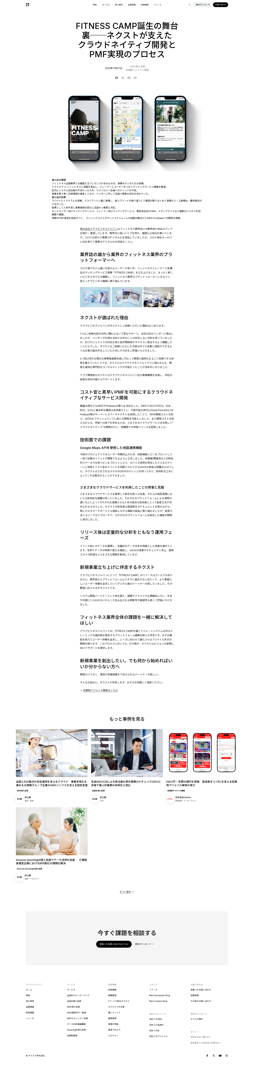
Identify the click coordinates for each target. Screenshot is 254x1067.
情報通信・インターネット (185, 801)
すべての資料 (196, 1019)
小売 (101, 801)
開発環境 (112, 1018)
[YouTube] (220, 1056)
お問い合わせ (220, 5)
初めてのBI (154, 1030)
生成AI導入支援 (98, 791)
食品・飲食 (29, 801)
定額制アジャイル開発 (137, 70)
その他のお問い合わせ (200, 1001)
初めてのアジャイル (158, 1036)
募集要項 (112, 995)
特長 (95, 5)
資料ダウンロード (203, 5)
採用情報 (144, 5)
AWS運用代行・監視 (76, 1012)
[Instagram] (226, 1056)
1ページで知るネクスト (118, 1001)
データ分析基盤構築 (76, 1024)
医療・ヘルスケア (32, 879)
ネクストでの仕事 (116, 1007)
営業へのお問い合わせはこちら (114, 944)
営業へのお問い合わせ (200, 989)
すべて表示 (126, 891)
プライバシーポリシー (200, 1037)
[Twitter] (213, 1056)
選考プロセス (114, 1030)
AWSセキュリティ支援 (77, 1018)
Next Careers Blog (158, 1001)
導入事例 (119, 5)
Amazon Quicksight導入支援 (29, 869)
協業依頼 (194, 995)
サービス (106, 5)
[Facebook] (207, 1056)
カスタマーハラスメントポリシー (205, 1043)
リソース (157, 5)
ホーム (29, 989)
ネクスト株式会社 (36, 1055)
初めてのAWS (155, 1019)
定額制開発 (72, 1035)
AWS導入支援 (137, 66)
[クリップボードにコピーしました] (135, 77)
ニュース (30, 1018)
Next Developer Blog (159, 995)
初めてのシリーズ (157, 1014)
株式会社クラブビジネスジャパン (98, 228)
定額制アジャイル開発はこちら (100, 690)
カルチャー (113, 1035)
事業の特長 (113, 1024)
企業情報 (132, 5)
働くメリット (114, 1012)
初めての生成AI (156, 1025)
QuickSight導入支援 (76, 1030)
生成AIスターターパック (78, 995)
